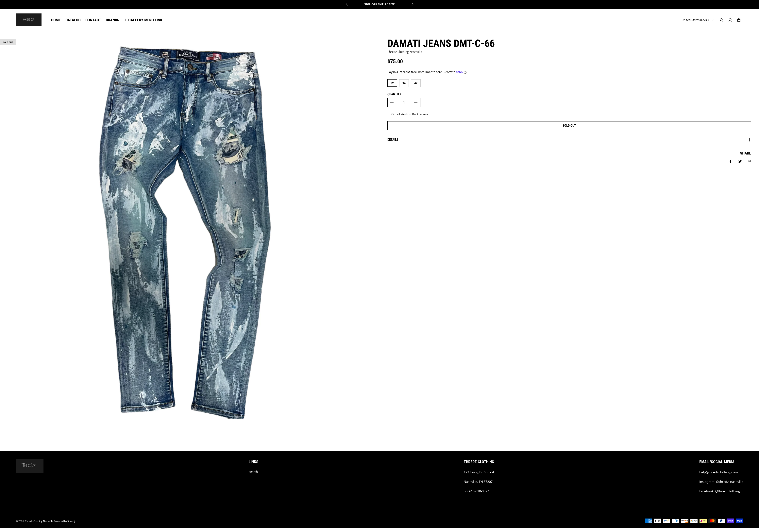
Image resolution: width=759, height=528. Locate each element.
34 (404, 83)
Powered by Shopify (65, 521)
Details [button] (392, 139)
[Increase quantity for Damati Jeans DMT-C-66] (416, 102)
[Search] (721, 20)
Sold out (569, 125)
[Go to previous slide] (347, 4)
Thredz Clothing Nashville (39, 521)
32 (392, 83)
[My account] (730, 20)
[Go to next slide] (412, 4)
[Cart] (738, 20)
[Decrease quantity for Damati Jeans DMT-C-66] (392, 102)
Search (253, 472)
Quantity (394, 94)
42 (415, 83)
